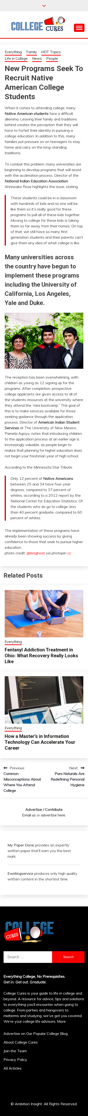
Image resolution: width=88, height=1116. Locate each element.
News (37, 58)
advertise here (53, 815)
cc (69, 553)
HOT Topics (51, 52)
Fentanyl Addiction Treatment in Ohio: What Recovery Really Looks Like (41, 655)
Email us (29, 815)
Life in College (16, 58)
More (61, 1021)
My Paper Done (21, 845)
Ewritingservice (20, 873)
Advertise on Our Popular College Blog (36, 1033)
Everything (13, 52)
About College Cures (21, 1042)
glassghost (36, 553)
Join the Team (15, 1050)
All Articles (13, 1068)
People (52, 58)
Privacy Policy (15, 1059)
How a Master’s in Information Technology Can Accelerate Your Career (40, 742)
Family (31, 52)
